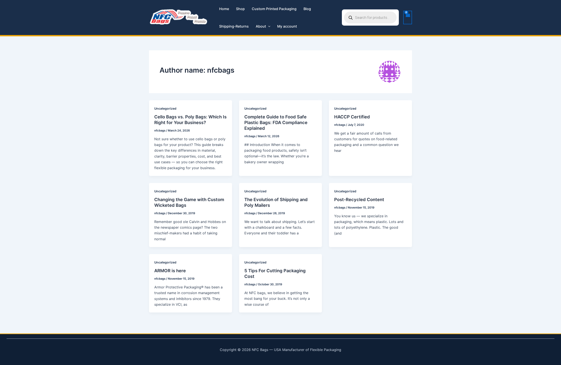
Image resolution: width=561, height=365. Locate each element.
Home (224, 9)
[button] (268, 26)
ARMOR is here (170, 270)
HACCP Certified (352, 116)
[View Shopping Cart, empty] (407, 17)
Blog (307, 9)
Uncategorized (165, 108)
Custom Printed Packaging (274, 9)
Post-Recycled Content (359, 199)
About (261, 26)
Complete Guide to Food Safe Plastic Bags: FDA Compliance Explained (275, 122)
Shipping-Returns (234, 26)
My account (287, 26)
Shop (240, 9)
